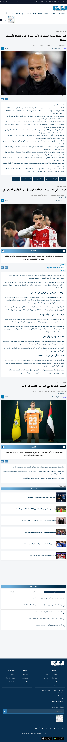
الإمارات (62, 13)
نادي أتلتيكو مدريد (38, 179)
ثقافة (34, 13)
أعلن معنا (25, 674)
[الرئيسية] (57, 665)
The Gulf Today (10, 678)
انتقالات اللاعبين (26, 179)
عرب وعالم (54, 13)
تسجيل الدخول (21, 2)
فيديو (18, 13)
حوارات (13, 674)
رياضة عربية (59, 186)
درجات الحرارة (38, 2)
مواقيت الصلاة (44, 2)
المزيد (12, 13)
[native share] (2, 48)
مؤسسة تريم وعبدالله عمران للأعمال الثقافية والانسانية (52, 691)
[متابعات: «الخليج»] (62, 267)
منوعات (28, 13)
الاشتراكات (25, 678)
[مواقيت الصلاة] (1, 20)
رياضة (40, 13)
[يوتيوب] (0, 1)
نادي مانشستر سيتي (51, 179)
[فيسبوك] (8, 1)
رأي (23, 13)
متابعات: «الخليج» (52, 268)
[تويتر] (6, 1)
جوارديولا (62, 179)
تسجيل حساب (13, 2)
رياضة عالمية (59, 31)
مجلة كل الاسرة (11, 681)
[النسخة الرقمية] (11, 20)
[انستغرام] (3, 1)
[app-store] (46, 739)
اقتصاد (46, 13)
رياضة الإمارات (59, 382)
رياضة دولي (16, 179)
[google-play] (58, 739)
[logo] (60, 8)
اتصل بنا (61, 698)
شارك (6, 48)
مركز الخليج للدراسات (57, 701)
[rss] (50, 728)
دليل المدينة (25, 681)
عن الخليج (60, 695)
